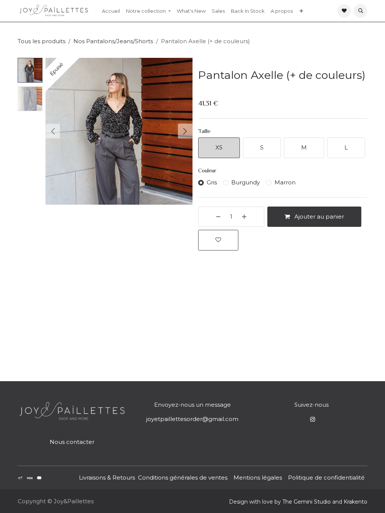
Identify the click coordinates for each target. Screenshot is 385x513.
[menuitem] (111, 11)
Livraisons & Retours (107, 477)
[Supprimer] (211, 217)
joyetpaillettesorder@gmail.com (192, 418)
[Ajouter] (251, 217)
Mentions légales (257, 477)
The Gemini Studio (306, 501)
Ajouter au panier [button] (318, 216)
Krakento (355, 501)
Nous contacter (72, 441)
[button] (360, 11)
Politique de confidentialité (326, 477)
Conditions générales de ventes (181, 477)
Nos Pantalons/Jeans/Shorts (113, 41)
